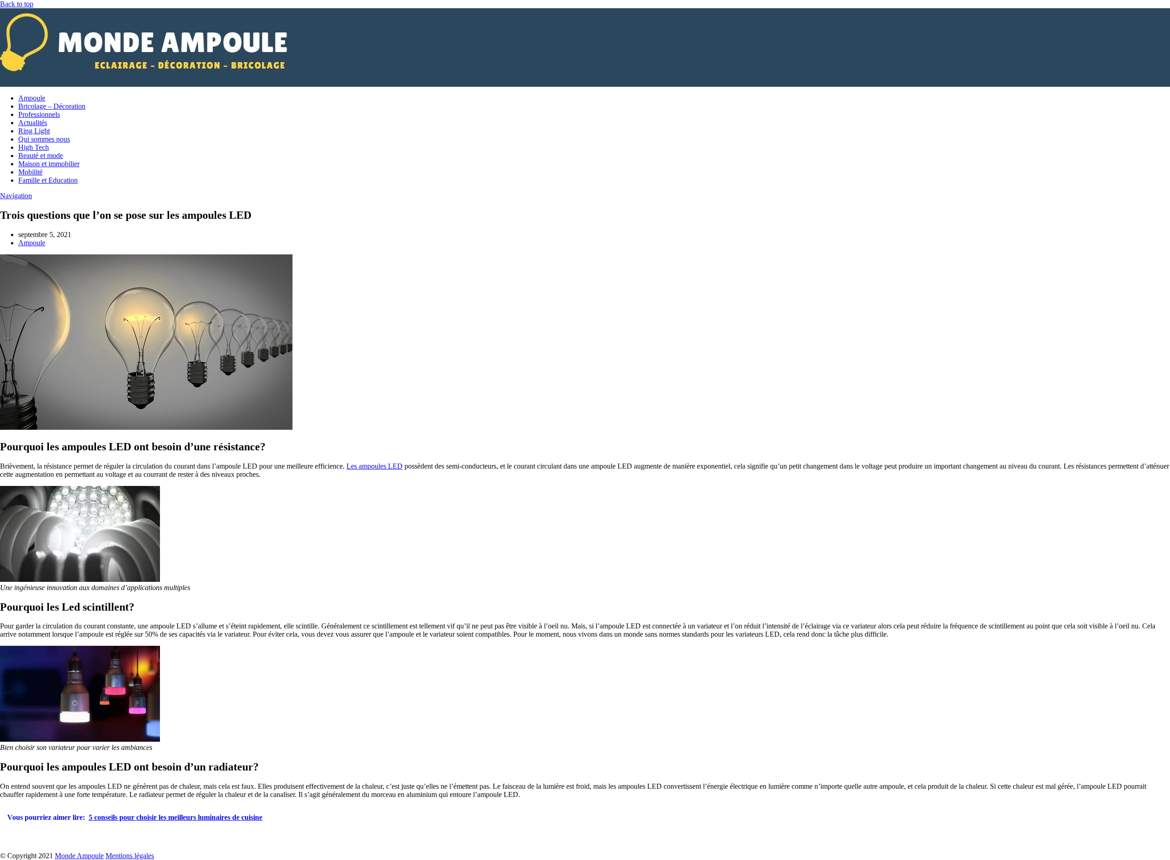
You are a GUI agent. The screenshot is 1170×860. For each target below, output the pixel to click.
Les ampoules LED (374, 466)
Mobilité (30, 172)
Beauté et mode (40, 155)
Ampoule (31, 98)
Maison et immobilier (49, 164)
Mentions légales (130, 856)
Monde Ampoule (79, 856)
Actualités (32, 123)
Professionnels (39, 114)
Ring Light (34, 131)
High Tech (33, 147)
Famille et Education (48, 180)
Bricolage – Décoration (51, 106)
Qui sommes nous (44, 139)
